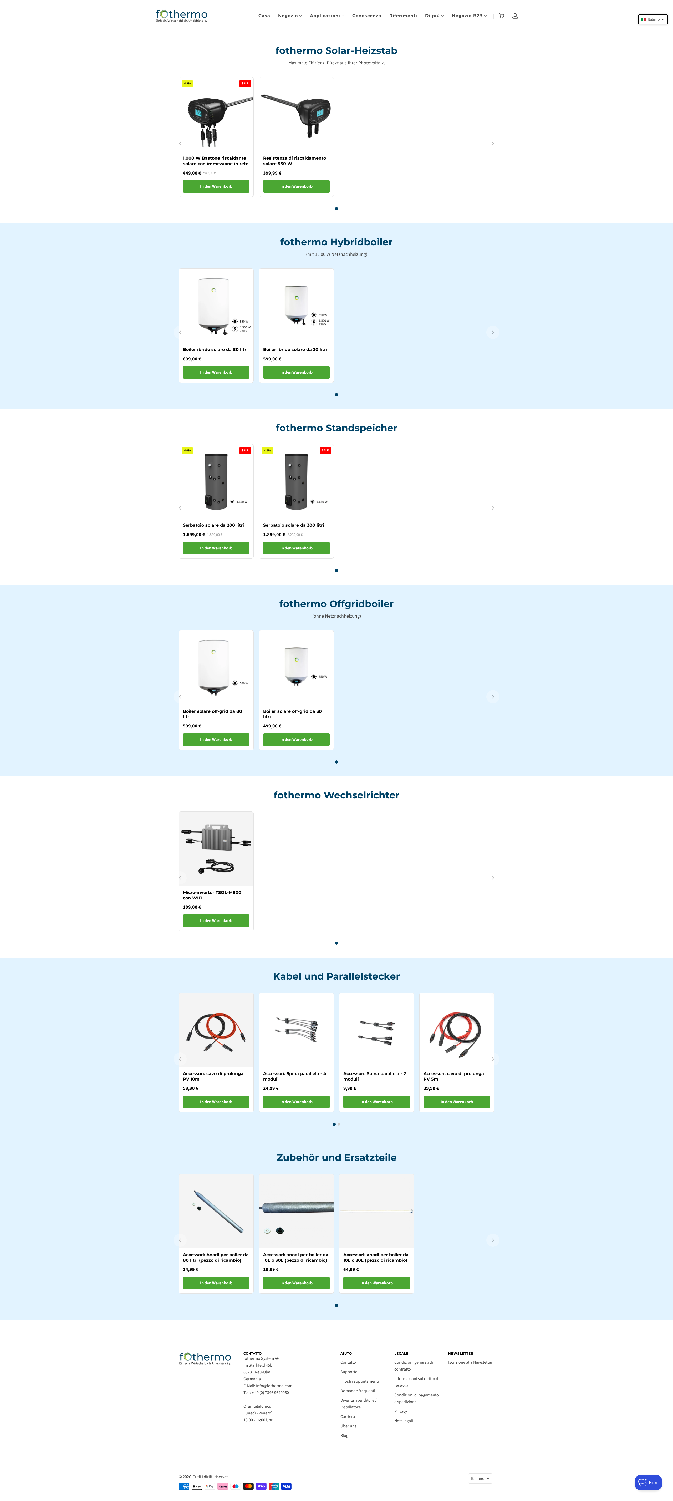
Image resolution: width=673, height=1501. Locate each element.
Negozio (288, 15)
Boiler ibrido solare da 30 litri (295, 349)
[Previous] (180, 143)
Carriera (347, 1416)
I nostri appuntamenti (359, 1381)
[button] (653, 19)
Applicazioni (325, 15)
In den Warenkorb (216, 186)
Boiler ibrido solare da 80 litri (215, 349)
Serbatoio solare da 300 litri (293, 525)
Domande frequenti (357, 1391)
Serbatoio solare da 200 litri (213, 525)
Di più (432, 15)
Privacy (400, 1411)
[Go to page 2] (339, 1124)
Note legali (403, 1421)
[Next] (492, 143)
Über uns (348, 1426)
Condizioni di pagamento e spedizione (416, 1398)
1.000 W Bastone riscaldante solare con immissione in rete (215, 161)
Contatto (348, 1362)
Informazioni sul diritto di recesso (416, 1382)
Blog (344, 1435)
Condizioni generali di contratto (413, 1366)
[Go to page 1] (336, 208)
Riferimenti (403, 15)
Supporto (349, 1372)
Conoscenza (366, 15)
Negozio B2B (467, 15)
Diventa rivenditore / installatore (358, 1403)
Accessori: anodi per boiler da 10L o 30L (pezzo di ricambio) (295, 1257)
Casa (264, 15)
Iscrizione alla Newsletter (470, 1362)
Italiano (478, 1479)
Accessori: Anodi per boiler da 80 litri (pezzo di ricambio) (216, 1257)
